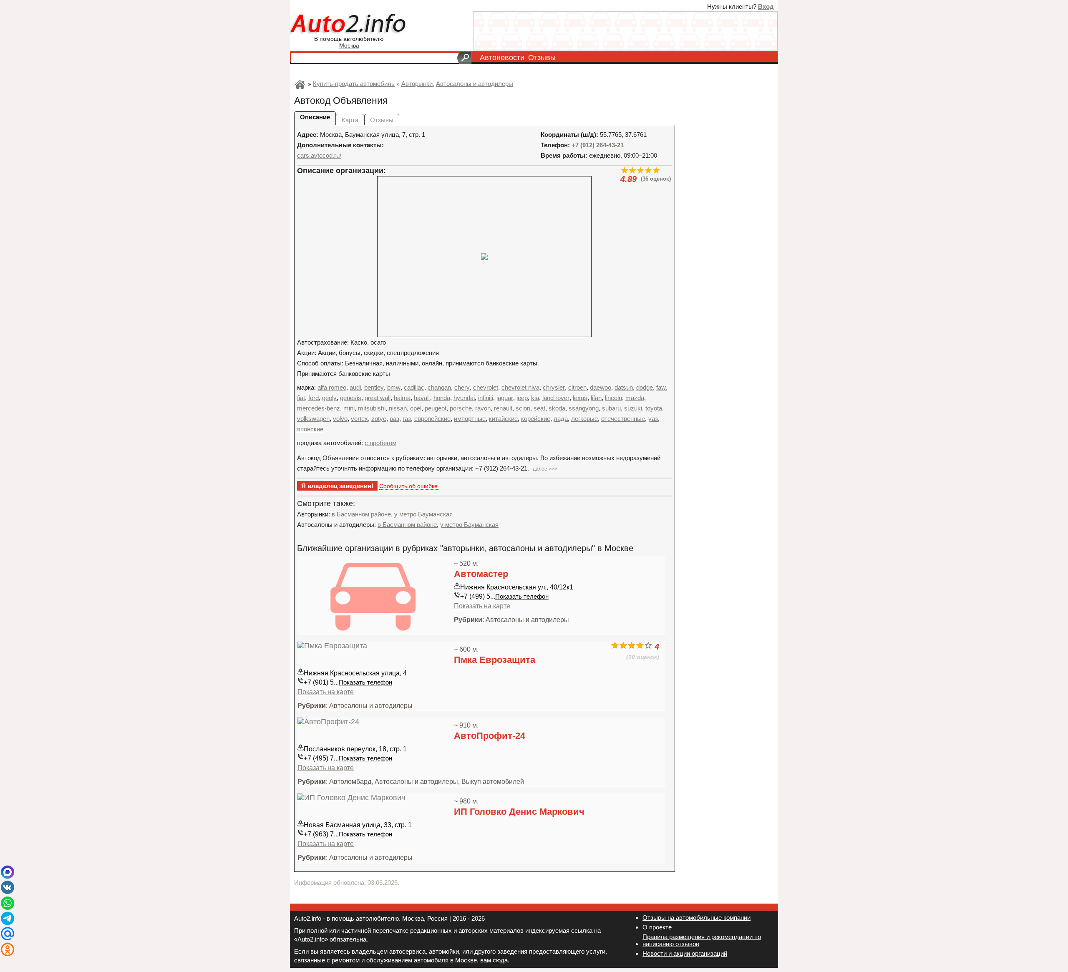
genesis (350, 397)
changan (439, 387)
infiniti (485, 397)
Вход (766, 6)
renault (503, 408)
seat (539, 408)
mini (349, 408)
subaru (611, 408)
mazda (634, 397)
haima (402, 397)
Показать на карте (482, 605)
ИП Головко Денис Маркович (519, 811)
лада (561, 418)
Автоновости (502, 57)
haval (422, 397)
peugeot (435, 408)
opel (415, 408)
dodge (644, 387)
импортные (470, 418)
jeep (522, 397)
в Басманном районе (361, 514)
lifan (596, 397)
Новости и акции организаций (684, 953)
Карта (350, 119)
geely (329, 397)
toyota (653, 408)
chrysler (554, 387)
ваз (394, 418)
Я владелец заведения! (337, 485)
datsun (624, 387)
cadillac (414, 387)
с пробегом (380, 442)
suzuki (633, 408)
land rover (555, 397)
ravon (483, 408)
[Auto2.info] (349, 24)
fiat (301, 397)
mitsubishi (371, 408)
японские (310, 429)
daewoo (600, 387)
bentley (374, 387)
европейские (432, 418)
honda (441, 397)
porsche (461, 408)
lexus (580, 397)
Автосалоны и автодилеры (474, 83)
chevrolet (485, 387)
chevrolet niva (520, 387)
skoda (557, 408)
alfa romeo (331, 387)
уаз (653, 418)
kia (535, 397)
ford (313, 397)
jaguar (504, 397)
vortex (359, 418)
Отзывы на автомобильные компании (696, 917)
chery (462, 387)
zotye (378, 418)
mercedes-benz (318, 408)
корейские (535, 418)
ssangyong (584, 408)
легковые (584, 418)
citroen (577, 387)
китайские (503, 418)
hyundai (464, 397)
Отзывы (542, 57)
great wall (377, 397)
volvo (340, 418)
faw (661, 387)
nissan (398, 408)
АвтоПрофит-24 (489, 735)
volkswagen (313, 418)
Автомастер (481, 574)
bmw (393, 387)
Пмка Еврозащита (494, 660)
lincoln (613, 397)
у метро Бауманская (423, 514)
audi (355, 387)
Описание (315, 117)
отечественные (623, 418)
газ (407, 418)
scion (523, 408)
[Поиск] (464, 58)
